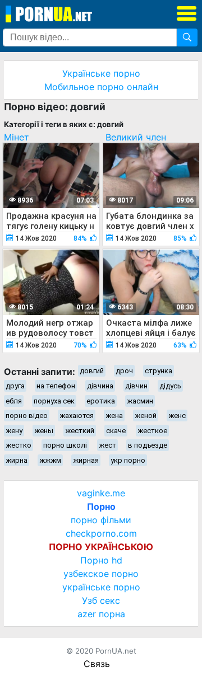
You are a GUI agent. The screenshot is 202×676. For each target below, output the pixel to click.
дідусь (170, 386)
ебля (14, 401)
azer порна (101, 613)
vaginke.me (101, 493)
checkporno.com (101, 533)
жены (43, 430)
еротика (100, 401)
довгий (92, 371)
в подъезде (147, 445)
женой (146, 415)
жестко (18, 445)
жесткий (79, 430)
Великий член (135, 137)
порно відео (27, 415)
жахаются (76, 415)
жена (114, 415)
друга (15, 386)
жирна (16, 460)
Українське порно (101, 73)
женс (177, 415)
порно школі (65, 445)
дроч (124, 371)
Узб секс (101, 600)
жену (14, 430)
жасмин (140, 401)
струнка (158, 371)
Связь (97, 663)
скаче (116, 430)
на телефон (55, 386)
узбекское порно (101, 573)
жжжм (50, 460)
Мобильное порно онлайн (101, 86)
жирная (86, 460)
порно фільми (101, 519)
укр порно (128, 460)
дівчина (100, 386)
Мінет (16, 137)
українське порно (101, 587)
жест (107, 445)
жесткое (152, 430)
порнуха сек (54, 401)
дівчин (136, 386)
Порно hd (101, 560)
